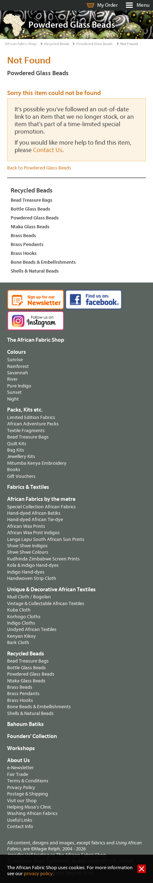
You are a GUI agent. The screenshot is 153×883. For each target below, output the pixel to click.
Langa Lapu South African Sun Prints (45, 539)
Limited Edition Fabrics (31, 417)
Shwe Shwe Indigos (27, 546)
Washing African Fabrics (32, 813)
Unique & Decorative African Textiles (51, 589)
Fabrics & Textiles (28, 487)
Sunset (14, 392)
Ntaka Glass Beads (30, 227)
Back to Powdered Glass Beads (39, 168)
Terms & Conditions (27, 781)
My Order (107, 5)
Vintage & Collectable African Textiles (45, 603)
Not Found (129, 43)
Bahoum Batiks (25, 724)
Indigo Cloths (21, 623)
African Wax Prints (26, 526)
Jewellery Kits (21, 456)
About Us (18, 760)
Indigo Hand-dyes (25, 572)
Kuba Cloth (19, 610)
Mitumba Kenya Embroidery (37, 463)
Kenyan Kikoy (21, 636)
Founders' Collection (32, 736)
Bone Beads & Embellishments (43, 262)
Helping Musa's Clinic (29, 807)
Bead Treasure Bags (31, 200)
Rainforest (18, 366)
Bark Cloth (18, 642)
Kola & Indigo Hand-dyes (33, 565)
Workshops (21, 748)
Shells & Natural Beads (35, 271)
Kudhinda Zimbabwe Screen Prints (43, 559)
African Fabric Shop (20, 43)
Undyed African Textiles (32, 629)
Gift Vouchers (21, 476)
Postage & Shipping (27, 794)
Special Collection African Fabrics (41, 507)
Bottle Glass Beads (30, 209)
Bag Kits (15, 450)
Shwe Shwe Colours (27, 552)
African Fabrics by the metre (41, 499)
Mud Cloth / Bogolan (29, 597)
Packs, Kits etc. (25, 410)
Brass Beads (23, 236)
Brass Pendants (27, 244)
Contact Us (47, 150)
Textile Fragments (26, 430)
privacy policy (38, 874)
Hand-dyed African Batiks (33, 513)
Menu (143, 5)
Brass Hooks (24, 253)
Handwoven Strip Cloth (31, 578)
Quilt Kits (16, 444)
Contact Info (20, 826)
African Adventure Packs (33, 424)
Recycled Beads (56, 43)
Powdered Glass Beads (94, 43)
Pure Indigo (19, 386)
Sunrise (15, 360)
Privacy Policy (21, 787)
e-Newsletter (20, 768)
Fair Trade (17, 774)
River (12, 379)
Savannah (17, 373)
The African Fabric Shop (35, 340)
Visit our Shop (22, 801)
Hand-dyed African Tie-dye (35, 519)
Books (13, 469)
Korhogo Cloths (24, 617)
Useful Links (19, 820)
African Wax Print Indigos (33, 533)
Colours (16, 352)
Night (13, 399)
